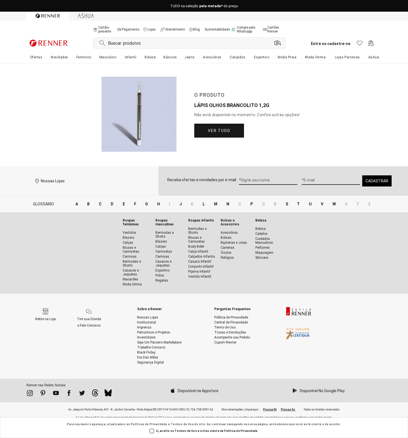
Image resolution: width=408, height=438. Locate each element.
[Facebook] (69, 394)
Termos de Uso (182, 424)
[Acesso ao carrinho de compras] (370, 44)
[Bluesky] (108, 394)
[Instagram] (29, 394)
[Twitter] (82, 394)
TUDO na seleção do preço (204, 6)
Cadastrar (377, 181)
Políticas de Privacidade (149, 424)
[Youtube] (55, 394)
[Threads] (95, 394)
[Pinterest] (42, 394)
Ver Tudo (219, 130)
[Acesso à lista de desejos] (359, 44)
